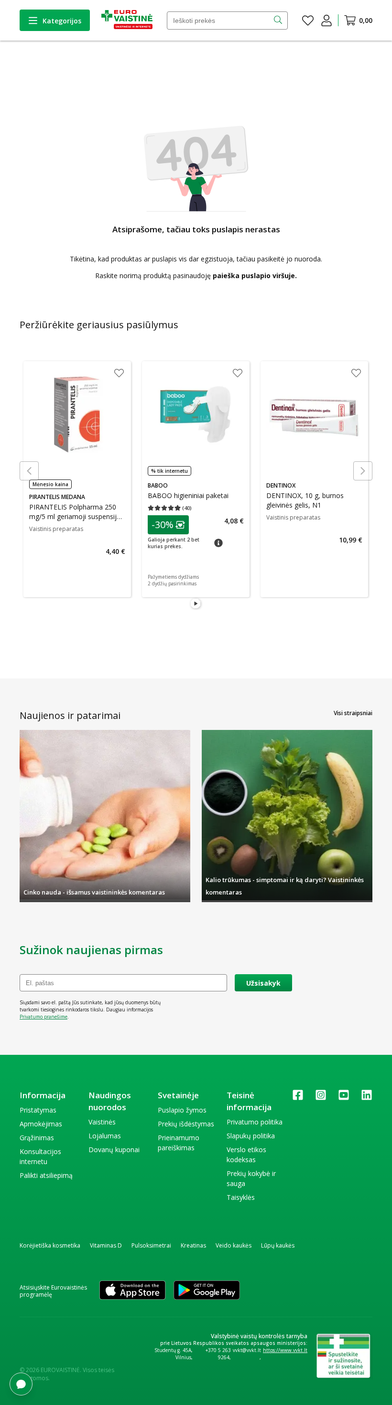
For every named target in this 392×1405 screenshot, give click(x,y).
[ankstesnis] (29, 470)
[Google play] (207, 1290)
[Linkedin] (366, 1098)
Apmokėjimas (41, 1123)
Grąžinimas (37, 1137)
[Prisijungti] (326, 20)
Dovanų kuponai (114, 1149)
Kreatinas (193, 1245)
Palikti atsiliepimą (46, 1175)
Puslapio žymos (182, 1109)
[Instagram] (321, 1098)
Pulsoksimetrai (151, 1245)
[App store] (132, 1290)
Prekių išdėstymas (186, 1123)
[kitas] (362, 470)
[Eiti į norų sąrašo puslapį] (308, 20)
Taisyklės (241, 1197)
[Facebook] (298, 1098)
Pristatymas (38, 1109)
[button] (168, 524)
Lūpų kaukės (277, 1245)
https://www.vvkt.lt (285, 1350)
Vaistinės (102, 1121)
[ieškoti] (279, 20)
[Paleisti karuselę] (196, 604)
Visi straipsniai (353, 713)
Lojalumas (104, 1135)
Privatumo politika (255, 1121)
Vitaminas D (106, 1245)
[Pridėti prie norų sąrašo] (119, 374)
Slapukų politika (251, 1135)
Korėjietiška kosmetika (50, 1245)
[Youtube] (343, 1098)
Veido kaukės (233, 1245)
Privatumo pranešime (43, 1016)
